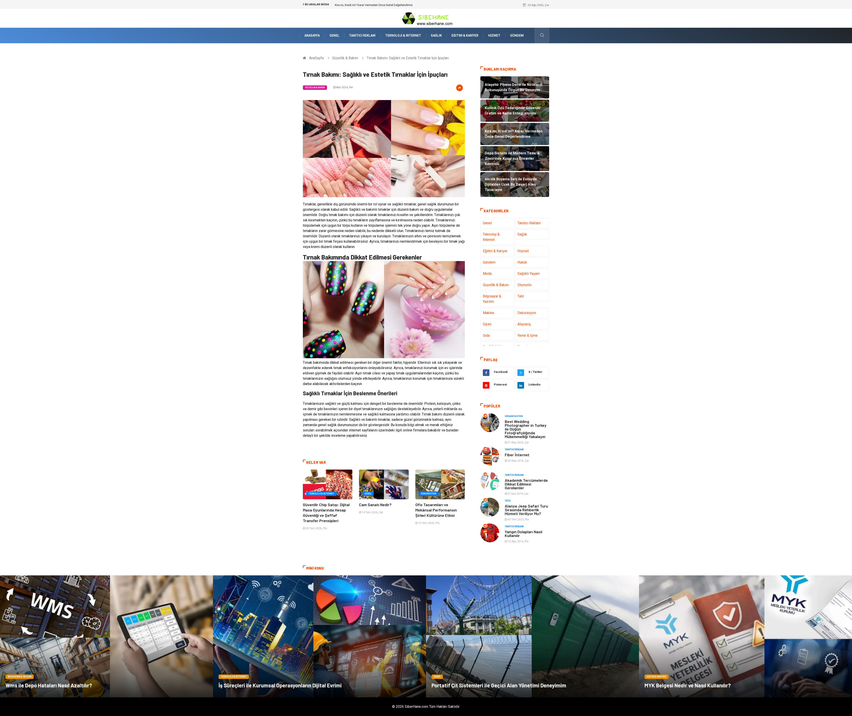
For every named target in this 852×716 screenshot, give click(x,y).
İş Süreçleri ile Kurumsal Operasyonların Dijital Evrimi (280, 685)
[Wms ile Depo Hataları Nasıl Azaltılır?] (106, 636)
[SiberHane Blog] (426, 18)
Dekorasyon (428, 493)
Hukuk (522, 262)
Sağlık (436, 35)
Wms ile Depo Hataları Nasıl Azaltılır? (49, 685)
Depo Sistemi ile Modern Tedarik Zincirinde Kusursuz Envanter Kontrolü (380, 5)
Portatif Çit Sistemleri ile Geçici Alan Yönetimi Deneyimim (499, 685)
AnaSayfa (312, 35)
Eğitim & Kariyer (465, 35)
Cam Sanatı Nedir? (375, 504)
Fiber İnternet (517, 454)
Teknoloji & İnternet (403, 35)
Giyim (487, 324)
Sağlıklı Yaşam (528, 273)
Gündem (517, 35)
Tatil (520, 296)
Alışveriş (524, 324)
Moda (487, 273)
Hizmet (494, 35)
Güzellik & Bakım (345, 58)
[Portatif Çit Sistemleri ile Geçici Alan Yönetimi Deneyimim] (532, 636)
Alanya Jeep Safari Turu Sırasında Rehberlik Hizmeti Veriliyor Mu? (526, 510)
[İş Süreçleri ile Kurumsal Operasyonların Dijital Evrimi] (319, 636)
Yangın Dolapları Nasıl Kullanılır (523, 533)
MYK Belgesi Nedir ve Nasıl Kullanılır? (688, 685)
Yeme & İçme (527, 335)
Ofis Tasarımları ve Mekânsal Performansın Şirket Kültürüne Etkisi (436, 510)
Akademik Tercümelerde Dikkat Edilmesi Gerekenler (526, 484)
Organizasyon (514, 416)
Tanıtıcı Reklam (362, 35)
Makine (488, 313)
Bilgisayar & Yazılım (492, 299)
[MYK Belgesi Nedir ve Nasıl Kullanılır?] (745, 636)
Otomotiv (524, 285)
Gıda (486, 335)
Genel (334, 35)
